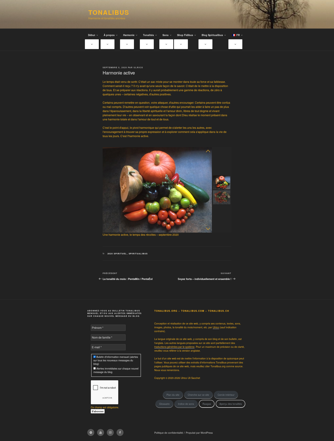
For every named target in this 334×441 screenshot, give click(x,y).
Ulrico (138, 67)
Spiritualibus (138, 253)
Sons (165, 35)
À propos (109, 35)
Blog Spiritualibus (212, 35)
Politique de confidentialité (168, 432)
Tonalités (148, 35)
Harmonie (128, 35)
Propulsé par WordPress (199, 432)
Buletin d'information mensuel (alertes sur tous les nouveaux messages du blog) (115, 360)
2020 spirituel (117, 253)
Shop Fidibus (185, 35)
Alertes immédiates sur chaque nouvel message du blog (115, 370)
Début (91, 35)
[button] (208, 151)
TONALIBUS (108, 12)
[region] (167, 190)
